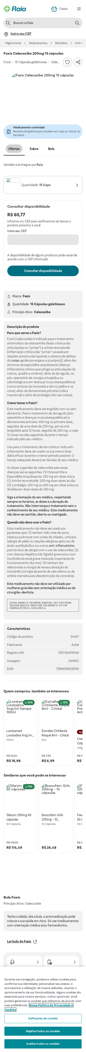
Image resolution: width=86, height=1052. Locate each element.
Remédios (61, 43)
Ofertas (14, 149)
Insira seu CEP (17, 231)
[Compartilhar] (78, 62)
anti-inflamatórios (61, 545)
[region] (43, 1009)
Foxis (26, 296)
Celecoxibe (42, 312)
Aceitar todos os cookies (43, 1043)
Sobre (34, 149)
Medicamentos (38, 43)
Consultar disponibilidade (43, 271)
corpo (15, 360)
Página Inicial (13, 43)
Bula (51, 149)
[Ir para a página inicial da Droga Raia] (15, 9)
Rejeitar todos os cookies (43, 1031)
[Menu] (79, 9)
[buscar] (77, 22)
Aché (75, 645)
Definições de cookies (43, 1018)
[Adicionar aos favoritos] (67, 62)
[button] (43, 104)
